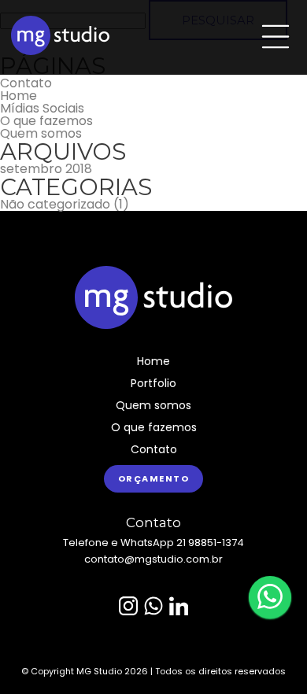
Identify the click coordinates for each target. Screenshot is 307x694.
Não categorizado (55, 204)
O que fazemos (46, 121)
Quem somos (41, 133)
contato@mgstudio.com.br (153, 559)
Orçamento (154, 478)
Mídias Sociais (42, 108)
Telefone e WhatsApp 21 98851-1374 (153, 542)
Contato (26, 83)
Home (18, 96)
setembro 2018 (46, 169)
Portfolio (153, 383)
